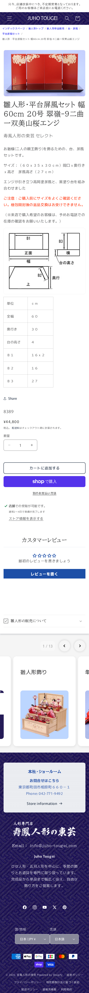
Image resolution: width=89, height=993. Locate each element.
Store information (42, 803)
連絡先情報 (49, 989)
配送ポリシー (29, 989)
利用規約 (66, 989)
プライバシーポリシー (28, 982)
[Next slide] (79, 646)
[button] (9, 18)
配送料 (15, 428)
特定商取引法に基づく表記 (63, 982)
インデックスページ (14, 28)
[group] (44, 701)
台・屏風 (73, 28)
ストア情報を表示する (26, 518)
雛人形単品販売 (56, 28)
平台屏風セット (11, 33)
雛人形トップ (36, 28)
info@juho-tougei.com (53, 846)
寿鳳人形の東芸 (26, 975)
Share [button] (12, 398)
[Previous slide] (64, 646)
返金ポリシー (75, 975)
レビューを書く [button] (44, 574)
